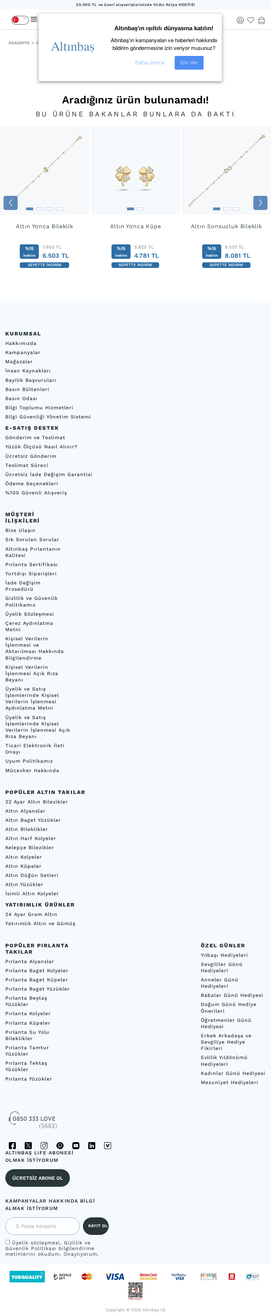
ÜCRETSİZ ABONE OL (37, 1178)
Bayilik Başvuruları (30, 380)
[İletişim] (33, 1122)
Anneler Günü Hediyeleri (220, 983)
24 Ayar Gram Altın (31, 914)
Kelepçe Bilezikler (29, 848)
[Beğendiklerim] (251, 20)
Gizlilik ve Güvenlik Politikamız (31, 602)
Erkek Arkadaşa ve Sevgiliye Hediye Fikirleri (226, 1042)
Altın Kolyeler (23, 857)
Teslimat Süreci (26, 465)
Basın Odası (21, 398)
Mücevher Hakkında (32, 770)
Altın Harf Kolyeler (30, 838)
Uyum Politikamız (29, 761)
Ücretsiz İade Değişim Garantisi (48, 474)
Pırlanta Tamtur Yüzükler (27, 1051)
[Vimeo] (107, 1145)
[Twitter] (28, 1145)
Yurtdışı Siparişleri (31, 573)
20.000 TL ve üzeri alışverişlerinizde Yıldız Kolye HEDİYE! (135, 4)
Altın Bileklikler (26, 829)
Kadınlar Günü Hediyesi (233, 1073)
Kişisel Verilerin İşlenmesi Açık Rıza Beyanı (31, 673)
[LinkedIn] (91, 1145)
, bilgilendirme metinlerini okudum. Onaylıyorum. (52, 1248)
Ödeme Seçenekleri (31, 483)
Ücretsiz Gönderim (30, 456)
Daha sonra (149, 62)
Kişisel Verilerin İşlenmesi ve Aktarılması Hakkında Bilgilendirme (34, 648)
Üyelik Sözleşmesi (29, 614)
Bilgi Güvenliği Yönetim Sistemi (48, 417)
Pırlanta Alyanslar (29, 961)
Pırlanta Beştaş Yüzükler (26, 1001)
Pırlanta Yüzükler (28, 1079)
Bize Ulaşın (20, 530)
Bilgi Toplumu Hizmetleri (39, 407)
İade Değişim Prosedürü (23, 586)
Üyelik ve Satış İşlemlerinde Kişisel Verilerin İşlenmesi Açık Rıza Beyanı (37, 727)
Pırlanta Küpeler (27, 1023)
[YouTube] (75, 1145)
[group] (44, 203)
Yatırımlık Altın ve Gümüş (40, 924)
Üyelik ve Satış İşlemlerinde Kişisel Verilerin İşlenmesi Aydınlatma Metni (32, 698)
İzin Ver (189, 62)
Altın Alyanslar (25, 811)
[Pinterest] (60, 1145)
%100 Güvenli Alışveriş (36, 493)
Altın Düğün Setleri (32, 875)
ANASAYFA (19, 42)
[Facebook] (12, 1145)
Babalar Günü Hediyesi (232, 995)
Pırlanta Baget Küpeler (36, 979)
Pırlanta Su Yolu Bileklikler (27, 1035)
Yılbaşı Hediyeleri (224, 955)
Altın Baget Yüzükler (33, 820)
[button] (11, 203)
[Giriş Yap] (240, 20)
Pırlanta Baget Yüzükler (37, 989)
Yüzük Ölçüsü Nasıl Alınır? (41, 447)
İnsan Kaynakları (28, 371)
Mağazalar (19, 362)
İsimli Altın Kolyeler (32, 894)
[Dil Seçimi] (20, 20)
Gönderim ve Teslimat (35, 438)
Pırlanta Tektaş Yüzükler (26, 1066)
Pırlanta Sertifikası (31, 564)
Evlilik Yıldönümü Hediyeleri (224, 1061)
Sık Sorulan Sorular (32, 540)
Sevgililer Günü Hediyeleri (222, 967)
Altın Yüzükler (24, 884)
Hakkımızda (21, 343)
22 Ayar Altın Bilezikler (36, 802)
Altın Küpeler (23, 866)
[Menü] (34, 19)
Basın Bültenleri (27, 389)
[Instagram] (44, 1145)
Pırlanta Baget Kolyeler (36, 970)
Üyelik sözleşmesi (36, 1242)
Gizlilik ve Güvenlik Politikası (48, 1245)
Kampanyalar (23, 353)
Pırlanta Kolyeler (28, 1014)
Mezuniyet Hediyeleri (229, 1082)
